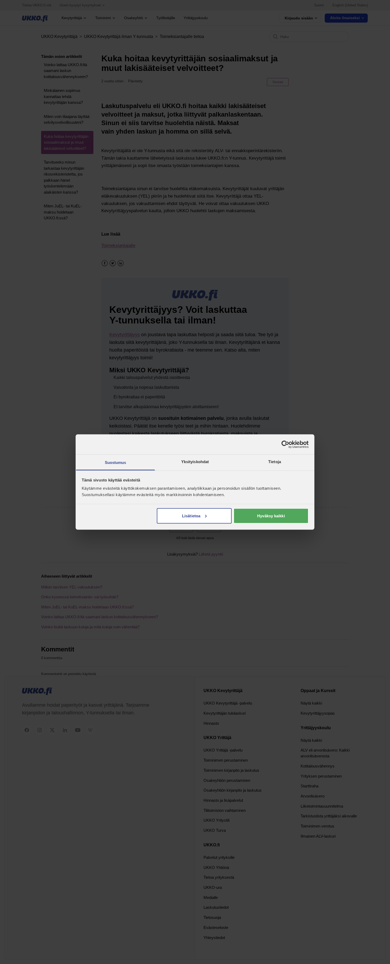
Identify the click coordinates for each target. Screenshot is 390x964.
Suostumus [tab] (115, 462)
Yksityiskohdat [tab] (195, 461)
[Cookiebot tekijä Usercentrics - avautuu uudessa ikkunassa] (285, 444)
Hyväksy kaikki (271, 515)
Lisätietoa (191, 515)
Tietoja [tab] (274, 461)
